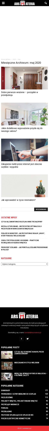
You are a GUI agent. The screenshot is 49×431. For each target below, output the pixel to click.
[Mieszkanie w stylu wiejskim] (7, 366)
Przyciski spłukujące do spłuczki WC (17, 415)
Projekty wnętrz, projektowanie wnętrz (19, 401)
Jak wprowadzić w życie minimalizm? (18, 200)
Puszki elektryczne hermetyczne (15, 418)
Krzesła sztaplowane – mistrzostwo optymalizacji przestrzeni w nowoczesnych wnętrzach (21, 227)
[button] (46, 3)
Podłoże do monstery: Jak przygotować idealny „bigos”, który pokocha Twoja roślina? (23, 234)
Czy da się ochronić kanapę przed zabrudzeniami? (29, 353)
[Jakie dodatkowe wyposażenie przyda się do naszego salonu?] (24, 114)
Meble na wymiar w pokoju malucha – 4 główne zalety (30, 374)
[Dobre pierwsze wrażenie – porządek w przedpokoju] (24, 78)
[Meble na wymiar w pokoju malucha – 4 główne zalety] (7, 376)
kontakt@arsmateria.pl (32, 332)
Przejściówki (7, 397)
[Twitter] (27, 339)
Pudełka (4, 408)
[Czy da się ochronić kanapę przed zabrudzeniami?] (7, 355)
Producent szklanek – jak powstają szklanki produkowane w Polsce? (24, 248)
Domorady (5, 390)
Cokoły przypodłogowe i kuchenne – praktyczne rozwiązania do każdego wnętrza (20, 241)
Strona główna (5, 59)
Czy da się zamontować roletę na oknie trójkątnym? (21, 222)
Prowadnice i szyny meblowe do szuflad (18, 394)
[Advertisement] (24, 31)
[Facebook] (21, 339)
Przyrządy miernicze (10, 404)
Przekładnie (6, 411)
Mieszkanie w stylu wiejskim (26, 363)
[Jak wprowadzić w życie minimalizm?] (24, 185)
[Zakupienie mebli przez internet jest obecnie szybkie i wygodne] (24, 150)
